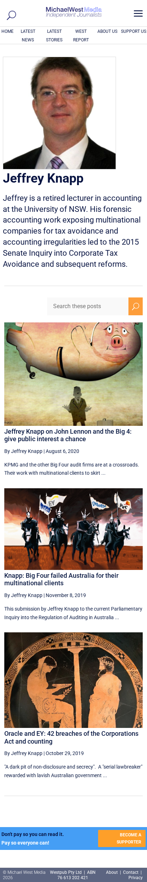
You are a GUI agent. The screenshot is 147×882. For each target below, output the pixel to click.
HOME (7, 31)
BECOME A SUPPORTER (129, 838)
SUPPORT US (133, 31)
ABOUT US (107, 31)
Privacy (135, 877)
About (112, 872)
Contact (130, 872)
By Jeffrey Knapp (23, 451)
